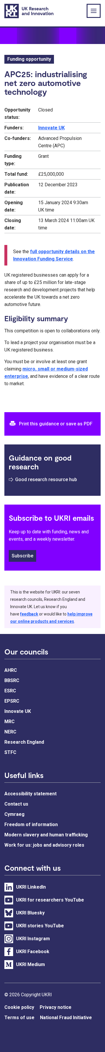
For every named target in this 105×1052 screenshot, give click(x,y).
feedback (29, 614)
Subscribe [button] (22, 556)
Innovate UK (51, 128)
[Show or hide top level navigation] (94, 11)
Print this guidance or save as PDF (55, 424)
